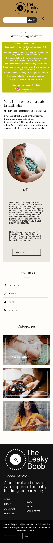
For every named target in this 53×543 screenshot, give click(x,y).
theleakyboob (10, 111)
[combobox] (15, 20)
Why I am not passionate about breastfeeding (26, 103)
